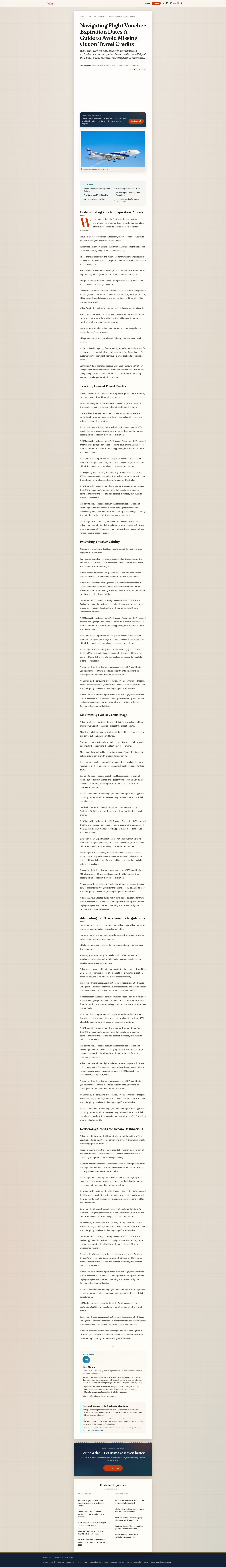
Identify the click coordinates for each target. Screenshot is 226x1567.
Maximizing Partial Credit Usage (128, 188)
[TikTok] (182, 3)
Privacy (122, 1562)
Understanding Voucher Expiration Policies (97, 189)
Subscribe (137, 1562)
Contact (113, 1396)
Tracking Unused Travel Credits (96, 195)
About (85, 1430)
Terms (129, 1562)
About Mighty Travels (101, 1396)
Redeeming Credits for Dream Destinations (127, 200)
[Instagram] (171, 3)
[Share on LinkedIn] (139, 69)
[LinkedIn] (178, 3)
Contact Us (70, 1562)
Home (82, 17)
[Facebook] (167, 3)
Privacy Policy (82, 1562)
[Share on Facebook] (135, 69)
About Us (60, 1562)
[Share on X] (131, 69)
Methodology (99, 1430)
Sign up (156, 3)
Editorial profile (88, 1396)
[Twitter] (164, 3)
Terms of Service (95, 1562)
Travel (89, 17)
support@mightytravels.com (161, 1562)
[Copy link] (144, 69)
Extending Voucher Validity (94, 199)
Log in (147, 3)
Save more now (113, 1468)
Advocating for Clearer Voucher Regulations (128, 194)
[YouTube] (175, 3)
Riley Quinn (86, 65)
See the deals (136, 121)
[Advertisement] (113, 92)
